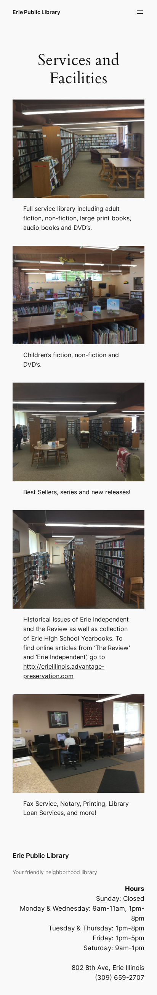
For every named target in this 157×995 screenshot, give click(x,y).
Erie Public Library (36, 12)
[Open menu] (139, 12)
